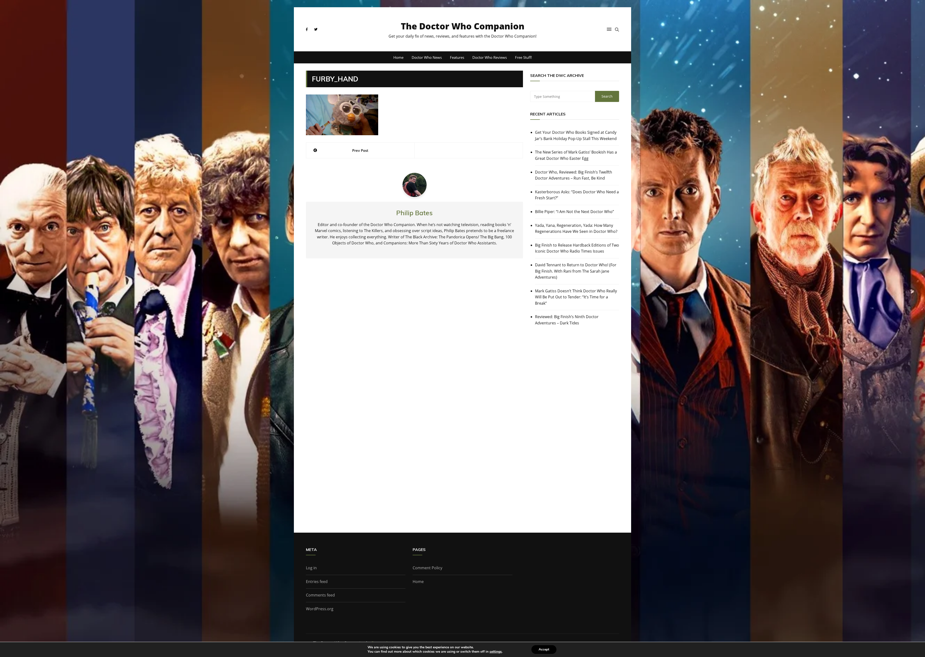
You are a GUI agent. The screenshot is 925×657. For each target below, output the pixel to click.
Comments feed (320, 595)
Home (398, 57)
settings (495, 652)
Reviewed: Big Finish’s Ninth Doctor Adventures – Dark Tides (567, 320)
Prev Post (360, 150)
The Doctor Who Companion (462, 26)
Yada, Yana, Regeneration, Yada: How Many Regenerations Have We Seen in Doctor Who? (576, 228)
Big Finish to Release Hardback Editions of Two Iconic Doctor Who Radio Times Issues (577, 248)
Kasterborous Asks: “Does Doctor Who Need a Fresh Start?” (577, 195)
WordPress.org (319, 608)
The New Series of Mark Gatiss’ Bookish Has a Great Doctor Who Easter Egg (576, 155)
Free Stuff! (523, 57)
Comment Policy (427, 567)
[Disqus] (414, 333)
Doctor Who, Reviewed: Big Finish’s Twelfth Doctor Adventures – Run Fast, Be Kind (573, 175)
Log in (311, 567)
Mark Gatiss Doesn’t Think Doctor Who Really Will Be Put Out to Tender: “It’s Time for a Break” (576, 297)
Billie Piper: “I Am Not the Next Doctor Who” (574, 211)
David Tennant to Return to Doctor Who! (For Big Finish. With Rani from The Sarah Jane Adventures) (575, 271)
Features (457, 57)
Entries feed (317, 581)
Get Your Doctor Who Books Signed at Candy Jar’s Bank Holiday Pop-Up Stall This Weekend (576, 135)
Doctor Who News (427, 57)
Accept (544, 649)
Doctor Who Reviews (489, 57)
